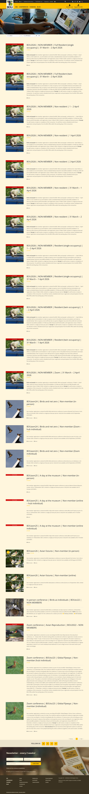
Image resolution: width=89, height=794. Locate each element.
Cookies (47, 782)
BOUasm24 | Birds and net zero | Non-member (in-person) (52, 403)
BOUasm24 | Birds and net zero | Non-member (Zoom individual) (53, 452)
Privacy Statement (49, 778)
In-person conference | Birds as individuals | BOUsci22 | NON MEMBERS (54, 601)
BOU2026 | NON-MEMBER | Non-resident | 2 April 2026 (54, 161)
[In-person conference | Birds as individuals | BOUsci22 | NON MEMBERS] (15, 607)
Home (20, 778)
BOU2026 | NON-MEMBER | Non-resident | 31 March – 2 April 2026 (54, 218)
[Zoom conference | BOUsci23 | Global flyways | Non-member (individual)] (15, 711)
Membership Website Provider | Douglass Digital (15, 792)
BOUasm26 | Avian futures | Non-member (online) (51, 575)
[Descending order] (21, 35)
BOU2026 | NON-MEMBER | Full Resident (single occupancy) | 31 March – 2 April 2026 (50, 46)
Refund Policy (48, 780)
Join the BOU (34, 780)
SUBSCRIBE (36, 763)
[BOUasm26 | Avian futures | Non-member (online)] (15, 583)
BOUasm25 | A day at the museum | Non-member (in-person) (53, 477)
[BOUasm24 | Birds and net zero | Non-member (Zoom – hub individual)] (15, 434)
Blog (7, 784)
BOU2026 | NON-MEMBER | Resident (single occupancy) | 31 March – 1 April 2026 (55, 278)
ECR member (78, 613)
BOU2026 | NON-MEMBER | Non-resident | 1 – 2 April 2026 (53, 108)
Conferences (9, 780)
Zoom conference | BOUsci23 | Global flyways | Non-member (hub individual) (52, 659)
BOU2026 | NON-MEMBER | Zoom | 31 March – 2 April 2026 (53, 374)
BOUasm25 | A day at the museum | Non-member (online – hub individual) (55, 502)
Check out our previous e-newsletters (15, 768)
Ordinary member (68, 613)
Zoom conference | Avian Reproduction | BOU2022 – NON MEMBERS (55, 626)
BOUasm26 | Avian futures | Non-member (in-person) (53, 551)
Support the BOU (35, 782)
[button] (65, 1)
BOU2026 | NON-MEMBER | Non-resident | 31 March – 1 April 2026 (54, 189)
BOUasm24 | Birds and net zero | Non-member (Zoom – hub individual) (54, 428)
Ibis (7, 778)
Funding (8, 782)
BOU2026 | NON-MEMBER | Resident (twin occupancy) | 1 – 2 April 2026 (55, 308)
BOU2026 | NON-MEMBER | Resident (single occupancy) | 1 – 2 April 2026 (55, 247)
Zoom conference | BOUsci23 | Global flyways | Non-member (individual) (52, 705)
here (81, 728)
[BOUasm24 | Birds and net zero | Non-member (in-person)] (15, 409)
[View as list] (39, 35)
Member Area (35, 778)
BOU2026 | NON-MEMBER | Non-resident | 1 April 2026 (54, 135)
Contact (20, 786)
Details (29, 65)
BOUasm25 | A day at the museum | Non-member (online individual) (55, 527)
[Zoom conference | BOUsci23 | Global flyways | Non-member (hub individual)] (15, 665)
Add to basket (30, 418)
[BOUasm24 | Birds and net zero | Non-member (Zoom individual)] (15, 459)
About (20, 780)
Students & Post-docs (23, 782)
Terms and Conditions (31, 771)
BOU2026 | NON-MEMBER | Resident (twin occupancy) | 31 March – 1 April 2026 (54, 341)
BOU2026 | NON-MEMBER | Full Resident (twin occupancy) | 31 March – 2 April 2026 (49, 75)
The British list (22, 784)
